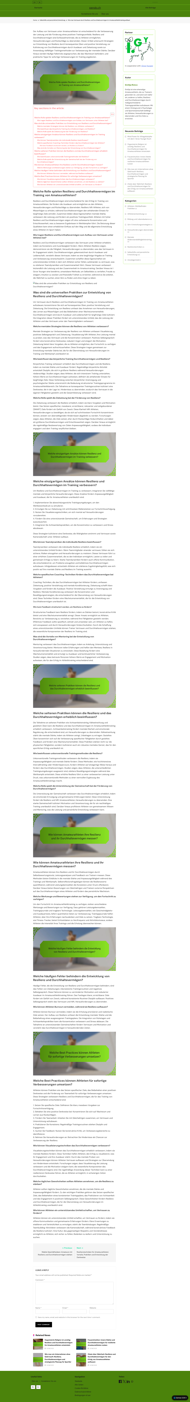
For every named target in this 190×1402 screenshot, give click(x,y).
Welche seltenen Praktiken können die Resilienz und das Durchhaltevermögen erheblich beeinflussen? (71, 152)
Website (93, 1308)
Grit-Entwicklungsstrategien (138, 224)
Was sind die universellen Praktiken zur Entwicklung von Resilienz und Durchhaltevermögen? (73, 123)
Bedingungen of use (82, 1395)
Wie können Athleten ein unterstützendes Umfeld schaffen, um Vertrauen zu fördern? (69, 184)
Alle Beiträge (150, 8)
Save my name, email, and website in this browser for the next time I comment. (69, 1317)
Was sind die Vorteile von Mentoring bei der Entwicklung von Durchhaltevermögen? (69, 148)
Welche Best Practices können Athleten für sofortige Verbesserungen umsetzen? (68, 176)
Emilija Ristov (131, 85)
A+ (35, 2)
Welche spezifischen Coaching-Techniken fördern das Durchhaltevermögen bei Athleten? (71, 143)
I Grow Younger (147, 66)
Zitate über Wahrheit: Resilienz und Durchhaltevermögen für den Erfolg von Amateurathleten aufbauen (140, 187)
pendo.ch (95, 7)
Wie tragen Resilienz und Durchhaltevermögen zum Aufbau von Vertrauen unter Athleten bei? (72, 120)
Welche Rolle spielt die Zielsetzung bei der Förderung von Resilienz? (62, 131)
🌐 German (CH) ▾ (180, 1398)
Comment (40, 1280)
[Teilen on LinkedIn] (128, 1382)
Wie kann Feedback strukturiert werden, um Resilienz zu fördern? (62, 145)
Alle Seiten (79, 1385)
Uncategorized (133, 260)
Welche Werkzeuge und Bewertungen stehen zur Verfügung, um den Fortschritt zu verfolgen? (72, 168)
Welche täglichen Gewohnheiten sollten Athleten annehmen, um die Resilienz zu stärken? (70, 182)
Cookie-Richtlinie (81, 1388)
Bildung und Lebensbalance (138, 219)
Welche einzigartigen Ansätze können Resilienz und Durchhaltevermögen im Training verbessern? (69, 136)
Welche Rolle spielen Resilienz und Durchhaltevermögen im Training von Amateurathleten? (72, 117)
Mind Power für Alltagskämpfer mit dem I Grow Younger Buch (139, 137)
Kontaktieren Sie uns (89, 14)
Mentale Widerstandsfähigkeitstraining (139, 238)
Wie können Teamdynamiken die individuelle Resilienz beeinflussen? (62, 140)
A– (40, 2)
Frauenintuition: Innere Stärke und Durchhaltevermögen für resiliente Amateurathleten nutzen (101, 1342)
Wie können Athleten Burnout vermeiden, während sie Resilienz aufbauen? (65, 173)
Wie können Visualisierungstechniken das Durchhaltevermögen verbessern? (66, 179)
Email (65, 1308)
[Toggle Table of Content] (111, 114)
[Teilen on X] (124, 1382)
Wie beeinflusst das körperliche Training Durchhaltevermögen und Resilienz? (66, 129)
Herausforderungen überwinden (140, 230)
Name (38, 1308)
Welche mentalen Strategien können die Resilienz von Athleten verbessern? (65, 126)
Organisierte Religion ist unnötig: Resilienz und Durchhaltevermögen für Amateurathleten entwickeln (58, 1342)
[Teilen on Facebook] (120, 1382)
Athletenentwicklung (135, 214)
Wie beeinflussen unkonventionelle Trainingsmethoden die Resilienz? (63, 157)
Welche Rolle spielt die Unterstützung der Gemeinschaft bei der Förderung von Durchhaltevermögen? (67, 160)
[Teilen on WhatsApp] (132, 1382)
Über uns (105, 14)
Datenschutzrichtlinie (83, 1392)
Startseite (38, 8)
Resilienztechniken (134, 247)
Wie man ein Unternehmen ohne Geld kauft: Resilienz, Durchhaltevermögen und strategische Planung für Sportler (140, 174)
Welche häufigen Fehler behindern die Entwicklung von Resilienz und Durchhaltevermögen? (72, 170)
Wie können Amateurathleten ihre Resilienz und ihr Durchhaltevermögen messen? (68, 165)
